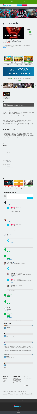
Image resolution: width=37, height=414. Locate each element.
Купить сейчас (6, 98)
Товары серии (9, 78)
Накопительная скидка (16, 380)
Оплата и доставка (6, 384)
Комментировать (9, 259)
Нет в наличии (29, 37)
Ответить (8, 204)
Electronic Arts (9, 164)
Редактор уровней (10, 167)
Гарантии (4, 382)
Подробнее (4, 47)
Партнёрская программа (17, 381)
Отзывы (18, 80)
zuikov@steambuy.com (28, 383)
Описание (15, 78)
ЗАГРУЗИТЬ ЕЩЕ (18, 320)
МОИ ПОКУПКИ (24, 5)
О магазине (4, 380)
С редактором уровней (10, 174)
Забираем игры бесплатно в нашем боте (18, 1)
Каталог (4, 381)
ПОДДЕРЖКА (19, 5)
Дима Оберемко (9, 262)
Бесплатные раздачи (16, 382)
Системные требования (27, 78)
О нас (4, 379)
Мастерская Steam (10, 173)
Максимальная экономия (17, 379)
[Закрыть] (36, 0)
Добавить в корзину (9, 64)
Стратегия (8, 166)
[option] (9, 60)
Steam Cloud (9, 176)
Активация (20, 78)
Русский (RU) (22, 400)
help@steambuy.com (28, 380)
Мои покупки (18, 130)
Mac (31, 131)
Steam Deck (9, 161)
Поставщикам (5, 378)
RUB (17, 400)
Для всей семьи (9, 168)
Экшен (8, 169)
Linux (33, 131)
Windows (21, 131)
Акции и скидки (15, 378)
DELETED (8, 234)
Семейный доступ (10, 175)
